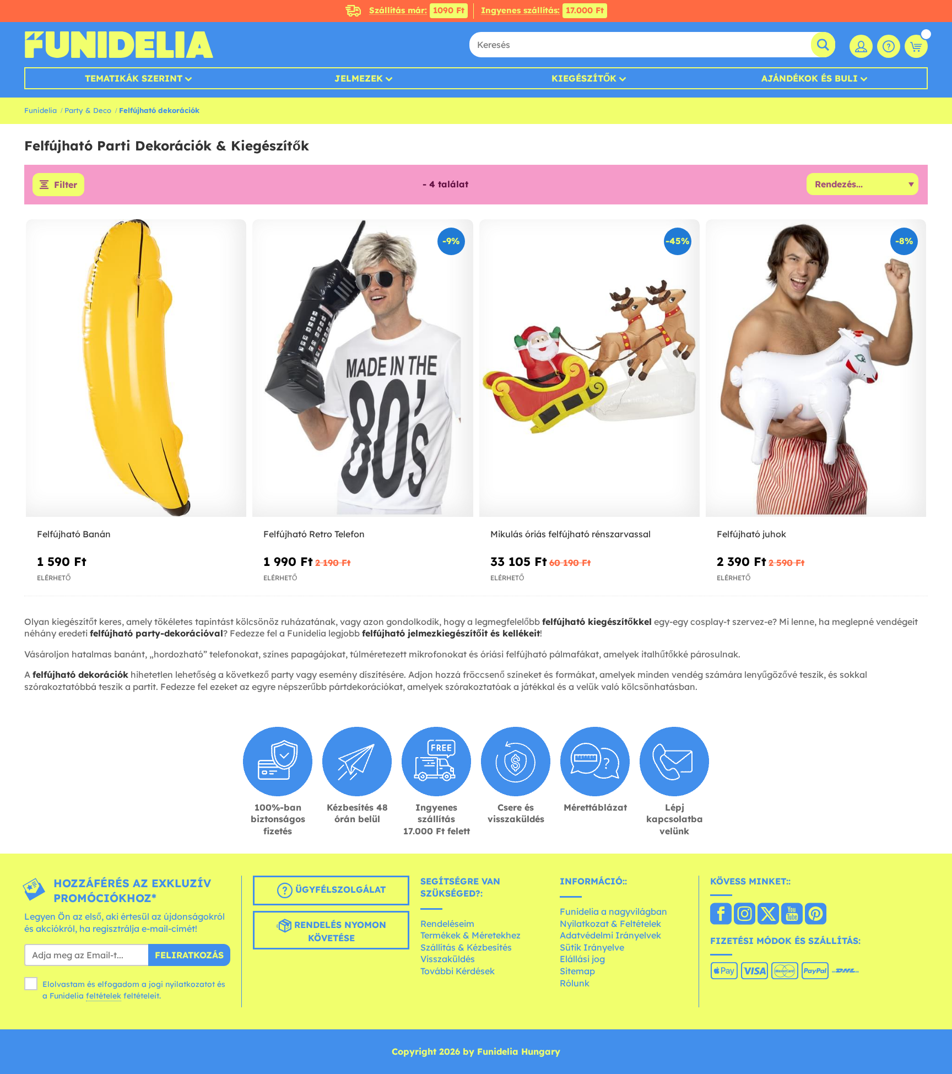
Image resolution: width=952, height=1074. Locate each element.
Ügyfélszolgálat (339, 889)
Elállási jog (582, 958)
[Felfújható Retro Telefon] (362, 368)
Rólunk (574, 983)
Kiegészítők (583, 78)
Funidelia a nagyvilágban (613, 911)
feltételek (103, 996)
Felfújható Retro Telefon (314, 533)
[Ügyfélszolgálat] (888, 46)
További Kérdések (457, 970)
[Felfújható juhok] (816, 368)
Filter (65, 184)
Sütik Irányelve (592, 947)
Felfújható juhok (751, 533)
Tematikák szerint (133, 78)
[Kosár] (916, 46)
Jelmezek (358, 78)
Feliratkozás (189, 954)
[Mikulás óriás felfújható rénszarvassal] (589, 368)
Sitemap (577, 970)
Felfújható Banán (74, 533)
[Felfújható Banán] (136, 368)
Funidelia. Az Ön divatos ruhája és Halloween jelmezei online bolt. (118, 44)
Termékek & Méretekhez (470, 935)
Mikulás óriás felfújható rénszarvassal (570, 533)
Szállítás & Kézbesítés (466, 947)
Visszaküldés (447, 958)
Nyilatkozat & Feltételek (610, 923)
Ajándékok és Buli (809, 78)
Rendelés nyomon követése (338, 932)
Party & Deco (87, 110)
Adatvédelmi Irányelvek (610, 935)
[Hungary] (721, 915)
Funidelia (40, 110)
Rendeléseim (447, 923)
